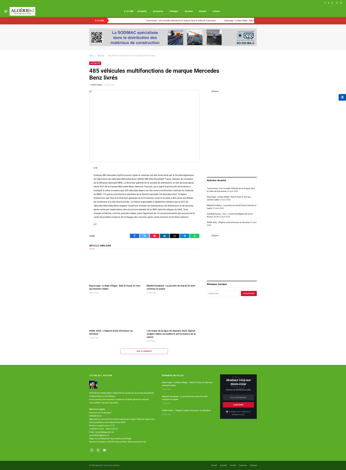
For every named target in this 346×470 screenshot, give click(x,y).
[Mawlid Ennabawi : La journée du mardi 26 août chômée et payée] (173, 267)
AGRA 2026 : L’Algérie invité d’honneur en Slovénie (111, 332)
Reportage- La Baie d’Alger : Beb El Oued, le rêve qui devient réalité (239, 20)
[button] (342, 97)
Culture (216, 11)
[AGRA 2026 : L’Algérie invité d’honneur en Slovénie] (115, 312)
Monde (202, 11)
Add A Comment (144, 351)
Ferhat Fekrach (96, 85)
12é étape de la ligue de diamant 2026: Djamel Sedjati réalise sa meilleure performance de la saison (171, 333)
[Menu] (6, 11)
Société (189, 11)
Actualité (142, 11)
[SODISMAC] (173, 37)
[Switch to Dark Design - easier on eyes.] (336, 3)
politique (235, 414)
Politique (173, 11)
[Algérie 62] (22, 11)
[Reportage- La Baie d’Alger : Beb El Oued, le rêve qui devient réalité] (115, 267)
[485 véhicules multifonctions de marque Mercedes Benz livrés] (144, 126)
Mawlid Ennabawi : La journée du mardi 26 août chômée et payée (171, 287)
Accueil (214, 465)
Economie (158, 11)
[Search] (341, 3)
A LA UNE (128, 11)
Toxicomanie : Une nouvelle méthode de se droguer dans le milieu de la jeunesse (166, 20)
